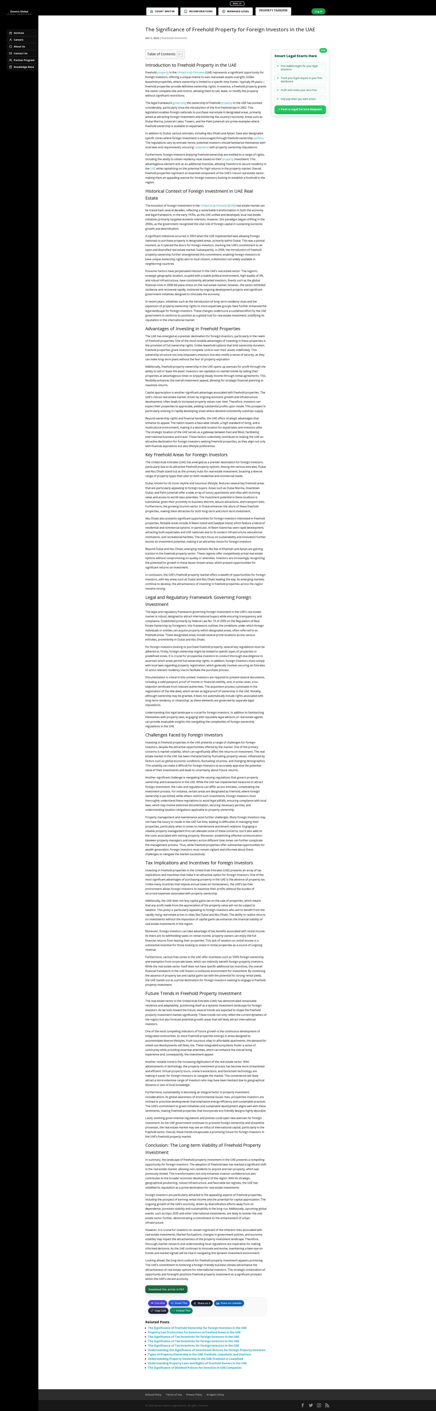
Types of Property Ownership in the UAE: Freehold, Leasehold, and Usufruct (199, 1354)
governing (179, 103)
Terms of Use (174, 1394)
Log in (318, 11)
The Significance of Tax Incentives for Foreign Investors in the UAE (193, 1337)
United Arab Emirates (191, 72)
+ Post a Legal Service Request (300, 109)
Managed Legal (238, 11)
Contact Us (20, 53)
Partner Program (24, 60)
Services (19, 33)
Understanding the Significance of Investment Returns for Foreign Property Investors (206, 1350)
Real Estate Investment (174, 38)
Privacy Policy (194, 1394)
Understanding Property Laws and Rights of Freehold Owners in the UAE (197, 1363)
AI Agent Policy (215, 1394)
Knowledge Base (24, 67)
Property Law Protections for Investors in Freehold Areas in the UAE (194, 1332)
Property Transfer (273, 10)
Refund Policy (153, 1394)
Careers (18, 39)
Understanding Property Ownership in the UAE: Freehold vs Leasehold (195, 1359)
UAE (152, 168)
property (163, 72)
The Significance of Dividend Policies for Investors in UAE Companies (195, 1368)
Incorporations (201, 11)
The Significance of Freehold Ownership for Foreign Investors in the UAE (197, 1328)
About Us (19, 46)
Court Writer (165, 11)
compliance (201, 147)
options (258, 138)
